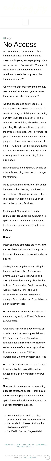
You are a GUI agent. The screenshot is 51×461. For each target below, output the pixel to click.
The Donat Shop (29, 457)
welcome (9, 445)
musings (21, 446)
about (17, 445)
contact (30, 446)
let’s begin (41, 445)
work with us (28, 445)
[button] (25, 22)
